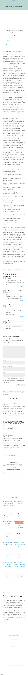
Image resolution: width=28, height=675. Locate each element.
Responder (22, 286)
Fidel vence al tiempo (8, 435)
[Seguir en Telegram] (21, 2)
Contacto (14, 646)
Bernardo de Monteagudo (10, 403)
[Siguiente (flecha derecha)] (2, 674)
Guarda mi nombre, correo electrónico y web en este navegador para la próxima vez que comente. (13, 380)
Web (4, 372)
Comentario (6, 345)
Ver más (5, 622)
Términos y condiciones (14, 643)
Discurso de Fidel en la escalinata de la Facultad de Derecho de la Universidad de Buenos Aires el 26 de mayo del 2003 (13, 422)
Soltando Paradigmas (15, 665)
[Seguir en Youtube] (15, 2)
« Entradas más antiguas (9, 455)
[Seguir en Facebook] (12, 2)
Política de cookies (14, 639)
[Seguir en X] (7, 2)
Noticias (8, 40)
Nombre (5, 360)
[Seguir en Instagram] (10, 2)
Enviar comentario (21, 384)
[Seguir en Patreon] (18, 2)
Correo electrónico (7, 366)
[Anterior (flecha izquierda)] (0, 674)
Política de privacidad (14, 635)
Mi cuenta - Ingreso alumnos (14, 6)
